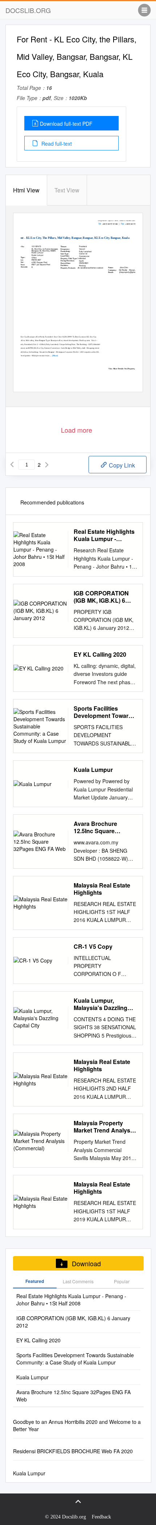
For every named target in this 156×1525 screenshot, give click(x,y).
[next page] (46, 464)
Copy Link (121, 465)
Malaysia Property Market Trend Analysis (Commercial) (104, 1126)
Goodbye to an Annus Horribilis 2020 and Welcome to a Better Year (77, 1425)
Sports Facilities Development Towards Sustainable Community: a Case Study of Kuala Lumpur (104, 712)
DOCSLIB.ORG (28, 10)
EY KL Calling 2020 (100, 654)
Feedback (101, 1517)
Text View (66, 190)
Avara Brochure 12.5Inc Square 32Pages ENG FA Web (104, 827)
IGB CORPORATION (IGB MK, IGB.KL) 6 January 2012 (101, 597)
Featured (34, 1281)
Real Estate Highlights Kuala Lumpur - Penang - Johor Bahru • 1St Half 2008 (104, 535)
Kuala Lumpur (93, 769)
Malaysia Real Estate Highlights (102, 889)
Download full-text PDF (66, 123)
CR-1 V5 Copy (93, 946)
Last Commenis (78, 1281)
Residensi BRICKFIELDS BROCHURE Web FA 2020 (73, 1451)
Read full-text (56, 143)
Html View (26, 190)
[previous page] (12, 464)
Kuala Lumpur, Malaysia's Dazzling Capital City (100, 1004)
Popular (122, 1281)
